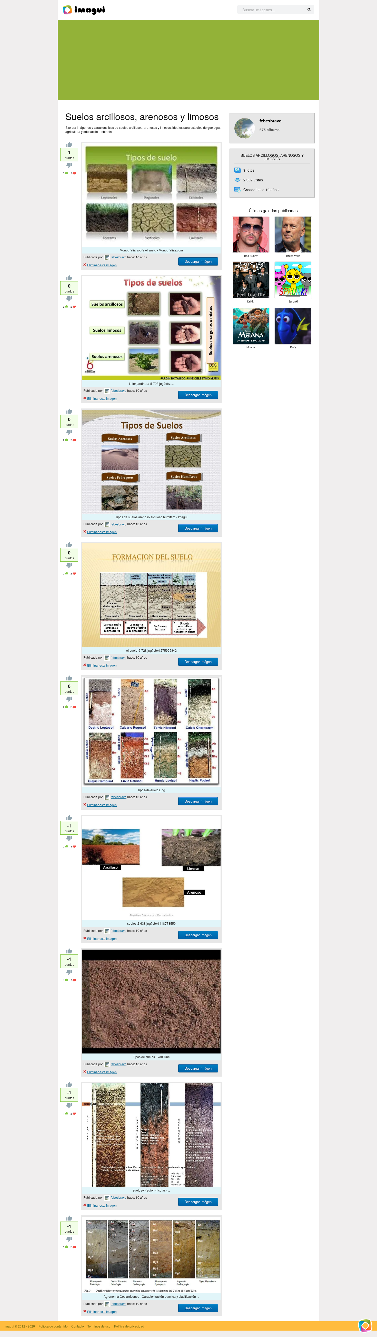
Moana (250, 347)
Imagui (9, 1326)
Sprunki (293, 301)
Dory (293, 347)
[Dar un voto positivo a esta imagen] (69, 145)
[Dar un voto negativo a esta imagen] (69, 166)
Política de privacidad (129, 1326)
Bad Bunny (250, 256)
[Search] (309, 10)
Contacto (77, 1326)
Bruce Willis (293, 256)
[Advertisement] (188, 60)
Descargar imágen (198, 261)
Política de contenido (53, 1326)
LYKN (250, 301)
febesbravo (118, 257)
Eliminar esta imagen (102, 265)
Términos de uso (99, 1326)
